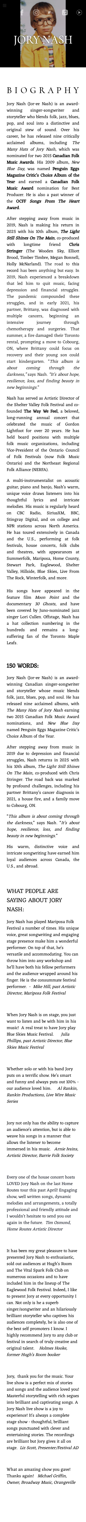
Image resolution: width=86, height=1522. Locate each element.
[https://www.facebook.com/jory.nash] (22, 12)
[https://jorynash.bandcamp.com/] (51, 12)
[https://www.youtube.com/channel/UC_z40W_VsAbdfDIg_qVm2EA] (79, 12)
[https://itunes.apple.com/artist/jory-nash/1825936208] (65, 12)
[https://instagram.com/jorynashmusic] (36, 12)
